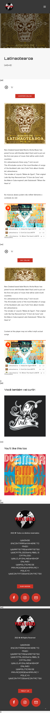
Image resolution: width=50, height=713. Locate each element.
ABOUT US (25, 691)
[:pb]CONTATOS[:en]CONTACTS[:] (25, 574)
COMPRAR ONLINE (25, 96)
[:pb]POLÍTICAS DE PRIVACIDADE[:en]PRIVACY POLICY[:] (25, 568)
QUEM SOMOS (25, 586)
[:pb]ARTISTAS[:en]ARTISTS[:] (25, 549)
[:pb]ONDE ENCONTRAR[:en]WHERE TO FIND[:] (25, 543)
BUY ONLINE (25, 260)
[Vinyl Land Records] (9, 6)
